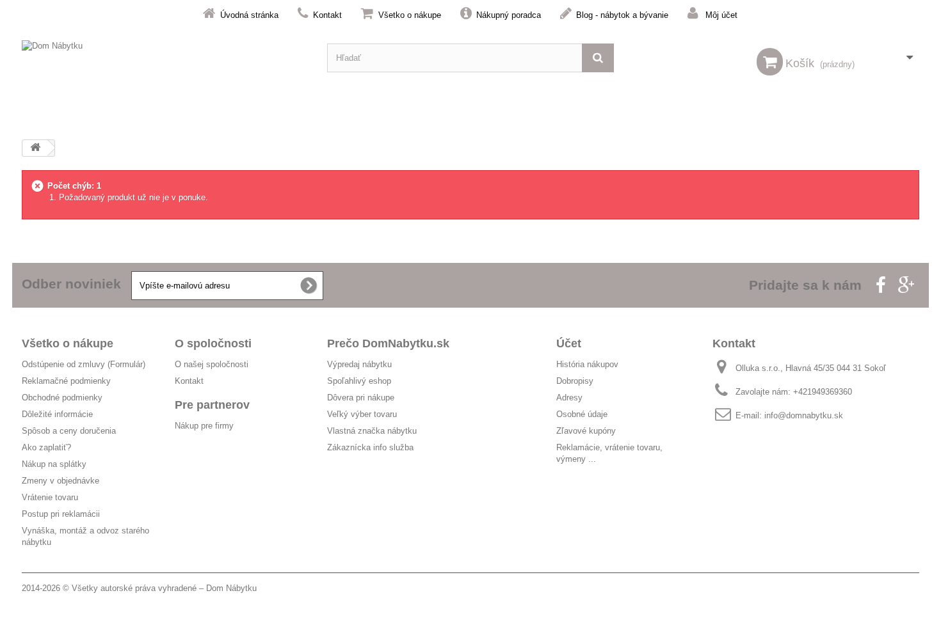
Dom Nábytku (231, 588)
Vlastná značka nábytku (372, 431)
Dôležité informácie (57, 414)
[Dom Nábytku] (165, 57)
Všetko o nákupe (409, 15)
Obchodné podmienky (62, 397)
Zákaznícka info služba (370, 447)
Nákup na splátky (54, 464)
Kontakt (327, 15)
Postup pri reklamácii (61, 514)
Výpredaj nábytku (359, 364)
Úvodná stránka (249, 15)
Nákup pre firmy (204, 425)
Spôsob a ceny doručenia (69, 431)
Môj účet (721, 15)
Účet (568, 343)
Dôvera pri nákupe (360, 397)
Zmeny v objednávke (60, 480)
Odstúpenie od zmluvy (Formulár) (83, 364)
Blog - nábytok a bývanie (622, 15)
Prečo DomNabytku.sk (388, 343)
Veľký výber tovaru (362, 414)
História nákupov (587, 364)
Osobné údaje (581, 414)
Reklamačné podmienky (66, 381)
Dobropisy (574, 381)
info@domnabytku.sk (803, 415)
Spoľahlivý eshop (359, 381)
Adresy (569, 397)
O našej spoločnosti (211, 364)
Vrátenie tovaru (50, 497)
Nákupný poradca (508, 15)
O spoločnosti (213, 343)
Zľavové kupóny (586, 431)
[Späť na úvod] (35, 148)
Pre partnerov (212, 404)
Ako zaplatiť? (46, 447)
